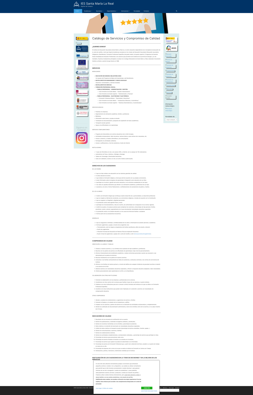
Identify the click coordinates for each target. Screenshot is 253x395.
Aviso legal (171, 387)
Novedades (137, 11)
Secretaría (99, 11)
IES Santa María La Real (97, 3)
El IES (77, 11)
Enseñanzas (87, 11)
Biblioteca (165, 387)
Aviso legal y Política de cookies (104, 388)
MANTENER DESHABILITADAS (149, 391)
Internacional (124, 11)
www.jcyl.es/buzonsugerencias (142, 233)
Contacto (146, 11)
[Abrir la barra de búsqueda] (176, 11)
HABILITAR (147, 388)
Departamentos (111, 11)
